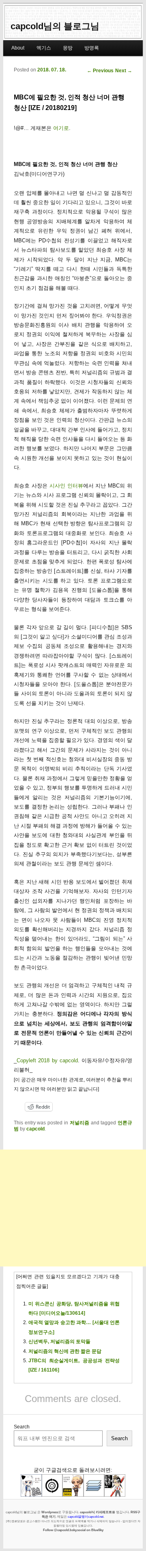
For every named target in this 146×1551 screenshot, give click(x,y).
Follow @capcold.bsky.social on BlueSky (73, 1530)
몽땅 (68, 48)
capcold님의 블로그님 (55, 26)
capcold (35, 1129)
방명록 (91, 48)
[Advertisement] (73, 1208)
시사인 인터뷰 (66, 486)
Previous (100, 70)
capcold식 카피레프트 (96, 1512)
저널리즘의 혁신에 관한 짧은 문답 (64, 1351)
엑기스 (43, 48)
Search (22, 1427)
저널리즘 (79, 1123)
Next (123, 70)
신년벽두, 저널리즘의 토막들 (59, 1341)
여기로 (61, 128)
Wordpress (49, 1512)
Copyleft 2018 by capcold (47, 1060)
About (17, 48)
